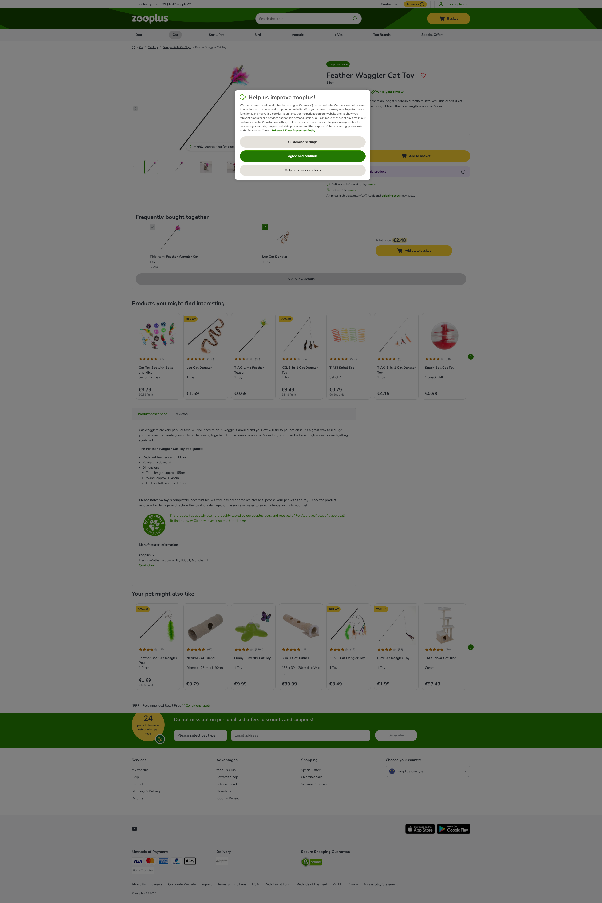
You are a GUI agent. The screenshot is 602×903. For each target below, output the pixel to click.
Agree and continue (303, 156)
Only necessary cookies (303, 170)
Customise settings (302, 142)
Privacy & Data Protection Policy (293, 130)
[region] (302, 135)
